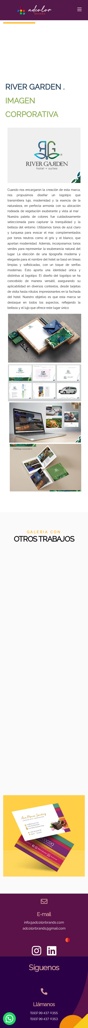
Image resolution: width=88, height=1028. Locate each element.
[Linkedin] (51, 950)
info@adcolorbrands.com (44, 922)
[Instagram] (36, 950)
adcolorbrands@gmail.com (44, 928)
